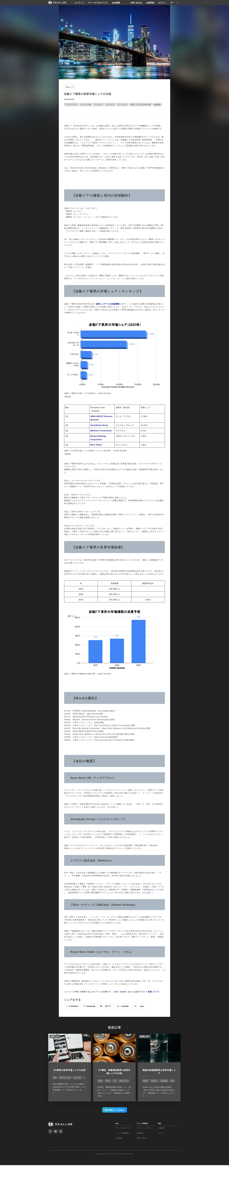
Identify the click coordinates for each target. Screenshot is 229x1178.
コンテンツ (79, 2)
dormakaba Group (99, 425)
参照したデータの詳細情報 (107, 303)
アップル (77, 1077)
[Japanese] (9, 8)
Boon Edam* (96, 444)
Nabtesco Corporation (101, 430)
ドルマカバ (98, 104)
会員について (153, 991)
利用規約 (140, 1133)
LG (115, 1081)
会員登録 (150, 2)
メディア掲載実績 (122, 1133)
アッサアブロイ (71, 104)
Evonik (154, 1081)
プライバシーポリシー (145, 1128)
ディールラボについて (98, 2)
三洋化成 (164, 1081)
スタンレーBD (85, 104)
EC (55, 1077)
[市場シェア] (69, 1061)
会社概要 (116, 2)
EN (177, 2)
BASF (145, 1081)
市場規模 (157, 104)
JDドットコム (65, 1077)
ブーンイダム (122, 104)
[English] (4, 8)
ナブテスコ (110, 104)
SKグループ (124, 1081)
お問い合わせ (136, 2)
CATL (108, 1081)
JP (171, 2)
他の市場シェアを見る (114, 1110)
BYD (100, 1081)
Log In (123, 991)
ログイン (162, 2)
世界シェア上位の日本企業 (141, 104)
